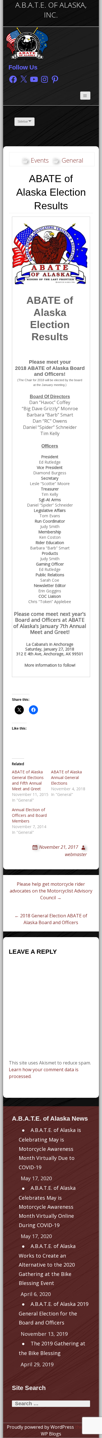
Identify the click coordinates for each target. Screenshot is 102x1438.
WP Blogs (51, 1434)
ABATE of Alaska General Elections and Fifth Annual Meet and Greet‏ (28, 780)
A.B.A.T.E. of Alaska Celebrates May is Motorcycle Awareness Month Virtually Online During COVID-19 (47, 1206)
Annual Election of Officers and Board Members (29, 815)
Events (40, 160)
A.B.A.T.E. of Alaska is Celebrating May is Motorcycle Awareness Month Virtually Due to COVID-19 (50, 1148)
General (72, 160)
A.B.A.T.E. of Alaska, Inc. (51, 10)
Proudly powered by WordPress (40, 1427)
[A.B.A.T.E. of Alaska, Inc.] (27, 43)
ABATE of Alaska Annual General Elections (66, 777)
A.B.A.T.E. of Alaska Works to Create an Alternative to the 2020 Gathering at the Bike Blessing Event (47, 1264)
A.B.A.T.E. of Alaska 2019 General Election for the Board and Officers (53, 1313)
